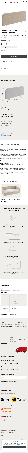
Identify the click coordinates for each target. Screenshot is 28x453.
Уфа (20, 333)
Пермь (11, 339)
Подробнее (4, 342)
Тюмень (20, 335)
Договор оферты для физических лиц (9, 428)
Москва (11, 329)
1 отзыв (8, 40)
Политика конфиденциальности (8, 432)
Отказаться (14, 450)
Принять (15, 447)
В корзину (14, 56)
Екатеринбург (13, 341)
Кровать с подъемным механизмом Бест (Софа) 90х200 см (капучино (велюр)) (11, 199)
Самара (11, 333)
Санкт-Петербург (23, 329)
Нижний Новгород (12, 336)
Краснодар (21, 331)
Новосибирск (22, 339)
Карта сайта (3, 436)
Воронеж (12, 331)
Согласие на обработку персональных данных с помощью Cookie (14, 434)
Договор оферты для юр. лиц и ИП (8, 430)
